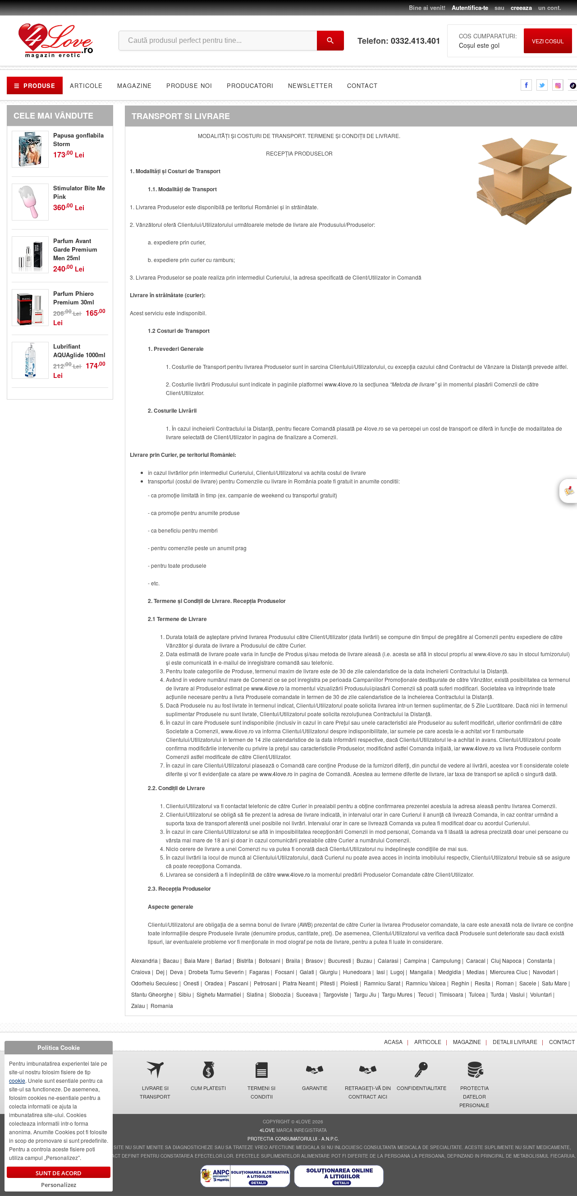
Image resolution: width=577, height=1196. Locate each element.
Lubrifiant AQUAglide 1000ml (79, 350)
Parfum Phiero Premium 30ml (73, 297)
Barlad (223, 960)
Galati (307, 971)
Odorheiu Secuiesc (154, 983)
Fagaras (259, 971)
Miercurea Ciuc (508, 971)
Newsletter (310, 85)
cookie (17, 1080)
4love (267, 1130)
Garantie (314, 1087)
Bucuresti (339, 960)
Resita (482, 983)
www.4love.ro (341, 384)
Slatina (255, 994)
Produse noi (189, 85)
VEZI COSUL (548, 41)
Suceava (307, 994)
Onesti (191, 983)
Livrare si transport (155, 1092)
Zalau (138, 1005)
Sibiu (185, 994)
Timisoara (451, 994)
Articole (86, 85)
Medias (476, 971)
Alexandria (144, 960)
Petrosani (265, 983)
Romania (162, 1005)
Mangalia (421, 971)
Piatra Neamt (299, 983)
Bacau (171, 960)
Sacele (527, 983)
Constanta (539, 960)
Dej (160, 971)
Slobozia (280, 994)
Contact (362, 85)
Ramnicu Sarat (382, 983)
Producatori (250, 85)
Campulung (446, 960)
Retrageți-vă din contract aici (368, 1092)
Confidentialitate (421, 1087)
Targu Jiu (365, 994)
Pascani (238, 983)
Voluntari (541, 994)
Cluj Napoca (506, 960)
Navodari (544, 971)
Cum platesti (208, 1087)
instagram (557, 85)
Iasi (380, 971)
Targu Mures (397, 994)
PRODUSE (34, 85)
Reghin (460, 983)
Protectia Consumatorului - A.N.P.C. (293, 1139)
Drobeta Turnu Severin (216, 971)
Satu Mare (554, 983)
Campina (415, 960)
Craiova (141, 971)
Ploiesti (349, 983)
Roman (505, 983)
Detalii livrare (515, 1041)
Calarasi (388, 960)
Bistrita (245, 960)
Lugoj (397, 971)
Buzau (364, 960)
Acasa (393, 1041)
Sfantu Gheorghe (152, 994)
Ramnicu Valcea (426, 983)
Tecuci (426, 994)
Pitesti (327, 983)
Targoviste (335, 994)
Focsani (284, 971)
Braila (293, 960)
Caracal (475, 960)
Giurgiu (329, 971)
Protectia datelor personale (474, 1096)
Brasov (314, 960)
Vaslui (517, 994)
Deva (176, 971)
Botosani (269, 960)
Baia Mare (197, 960)
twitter (542, 85)
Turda (497, 994)
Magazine (134, 85)
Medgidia (449, 971)
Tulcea (477, 994)
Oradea (214, 983)
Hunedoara (357, 971)
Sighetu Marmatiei (219, 994)
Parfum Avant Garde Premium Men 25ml (75, 249)
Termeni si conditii (261, 1092)
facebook (526, 85)
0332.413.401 (415, 41)
